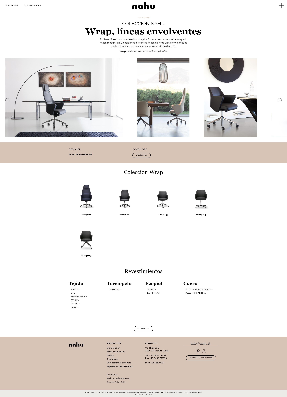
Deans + (75, 307)
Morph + (75, 304)
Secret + (151, 289)
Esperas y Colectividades (120, 366)
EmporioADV (147, 394)
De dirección (113, 348)
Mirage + (75, 289)
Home (140, 17)
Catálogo (141, 155)
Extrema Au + (154, 293)
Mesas (110, 355)
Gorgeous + (115, 289)
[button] (7, 100)
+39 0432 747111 (157, 355)
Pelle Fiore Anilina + (196, 293)
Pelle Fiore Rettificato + (198, 289)
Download (112, 374)
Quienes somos (33, 6)
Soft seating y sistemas (119, 363)
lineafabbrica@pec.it (195, 392)
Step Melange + (79, 296)
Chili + (74, 293)
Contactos (144, 329)
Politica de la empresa (118, 378)
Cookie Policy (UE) (116, 382)
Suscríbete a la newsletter (201, 358)
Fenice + (75, 300)
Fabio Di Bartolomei (80, 154)
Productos (12, 6)
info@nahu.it (200, 343)
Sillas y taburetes (116, 351)
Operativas (112, 359)
